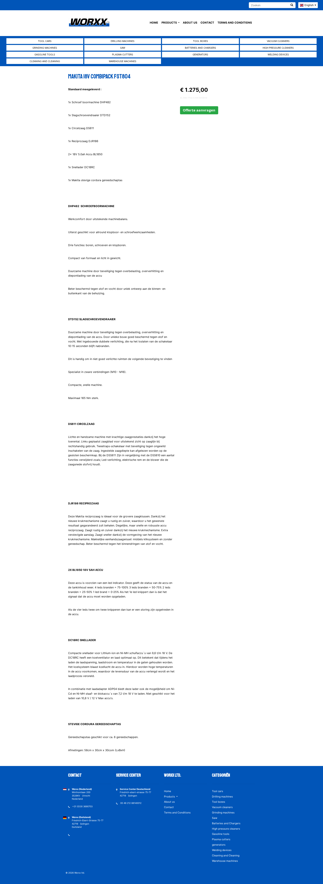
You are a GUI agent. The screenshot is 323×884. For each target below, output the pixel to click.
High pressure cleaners (278, 47)
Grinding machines (44, 47)
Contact (207, 22)
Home (154, 22)
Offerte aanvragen (199, 110)
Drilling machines (122, 41)
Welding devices (278, 54)
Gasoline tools (44, 54)
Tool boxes (200, 41)
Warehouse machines (122, 61)
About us (190, 22)
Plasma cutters (122, 54)
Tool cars (44, 41)
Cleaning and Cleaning (45, 61)
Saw (122, 47)
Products (169, 22)
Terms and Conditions (235, 22)
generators (200, 54)
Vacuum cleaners (278, 41)
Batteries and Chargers (200, 47)
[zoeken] (292, 5)
